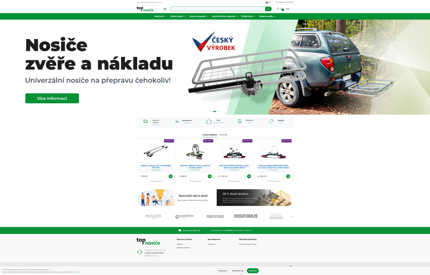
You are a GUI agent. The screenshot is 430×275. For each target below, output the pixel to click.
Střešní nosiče (177, 16)
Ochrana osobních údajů (247, 244)
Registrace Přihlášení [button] (285, 2)
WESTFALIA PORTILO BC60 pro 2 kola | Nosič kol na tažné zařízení (234, 167)
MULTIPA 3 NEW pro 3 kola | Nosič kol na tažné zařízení (195, 167)
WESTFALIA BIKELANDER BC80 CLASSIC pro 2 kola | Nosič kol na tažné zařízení (273, 167)
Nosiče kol (159, 16)
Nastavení (223, 271)
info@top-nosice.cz (156, 2)
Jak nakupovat (214, 239)
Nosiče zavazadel (197, 16)
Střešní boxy (247, 16)
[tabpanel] (215, 67)
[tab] (210, 134)
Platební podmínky (183, 248)
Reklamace (212, 244)
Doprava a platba (184, 239)
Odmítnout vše (238, 271)
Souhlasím (253, 271)
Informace (77, 272)
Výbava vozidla (266, 16)
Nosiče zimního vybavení (224, 16)
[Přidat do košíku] (171, 176)
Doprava (180, 244)
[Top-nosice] (145, 8)
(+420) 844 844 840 (142, 2)
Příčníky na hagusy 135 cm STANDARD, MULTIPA (156, 167)
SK (270, 2)
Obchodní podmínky (248, 239)
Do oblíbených (157, 181)
